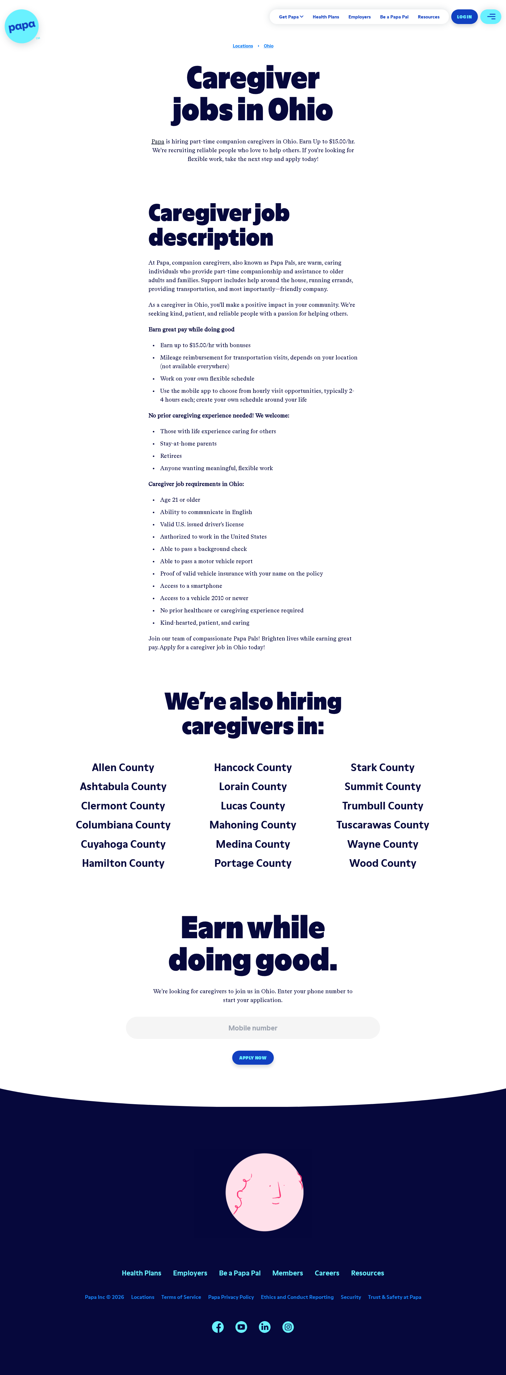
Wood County (382, 863)
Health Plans (326, 16)
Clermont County (123, 805)
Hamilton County (123, 863)
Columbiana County (123, 824)
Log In (464, 16)
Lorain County (253, 786)
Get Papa (289, 16)
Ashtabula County (123, 786)
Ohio (268, 45)
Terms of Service (181, 1297)
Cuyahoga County (123, 844)
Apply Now (253, 1057)
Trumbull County (382, 805)
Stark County (383, 767)
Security (351, 1297)
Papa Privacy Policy (231, 1297)
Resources (429, 16)
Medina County (253, 844)
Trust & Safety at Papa (394, 1297)
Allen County (123, 767)
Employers (359, 16)
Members (287, 1273)
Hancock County (253, 767)
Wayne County (382, 844)
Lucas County (253, 805)
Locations (243, 45)
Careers (327, 1273)
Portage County (253, 863)
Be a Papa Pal (394, 16)
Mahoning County (252, 824)
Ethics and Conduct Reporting (297, 1297)
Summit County (383, 786)
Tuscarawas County (382, 824)
